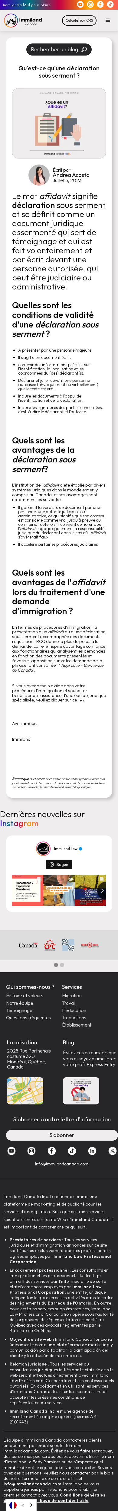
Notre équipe (19, 1003)
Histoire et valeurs (24, 995)
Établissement (76, 1025)
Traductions (74, 1018)
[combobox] (21, 1505)
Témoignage (19, 1010)
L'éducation (74, 1010)
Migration (72, 995)
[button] (108, 20)
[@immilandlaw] (43, 849)
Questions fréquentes (28, 1018)
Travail (69, 1003)
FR (22, 1505)
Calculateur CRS (79, 20)
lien (81, 700)
